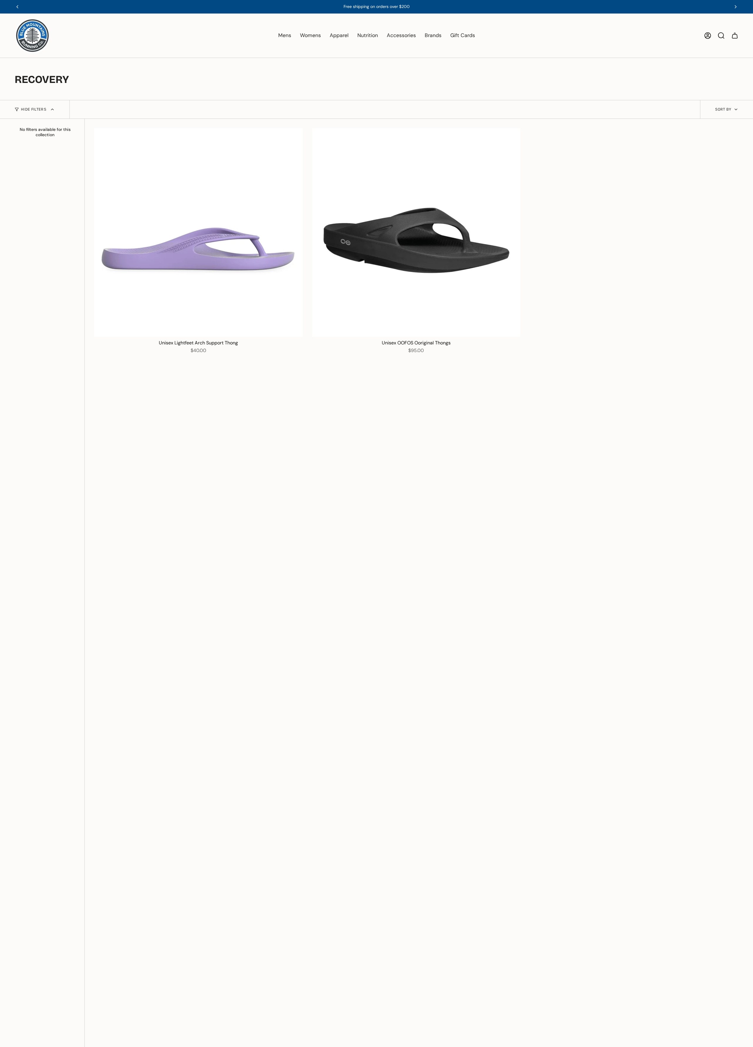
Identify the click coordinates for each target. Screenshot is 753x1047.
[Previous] (17, 6)
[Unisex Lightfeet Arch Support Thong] (198, 232)
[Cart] (735, 36)
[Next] (735, 6)
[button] (285, 35)
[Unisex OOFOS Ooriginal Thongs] (416, 232)
